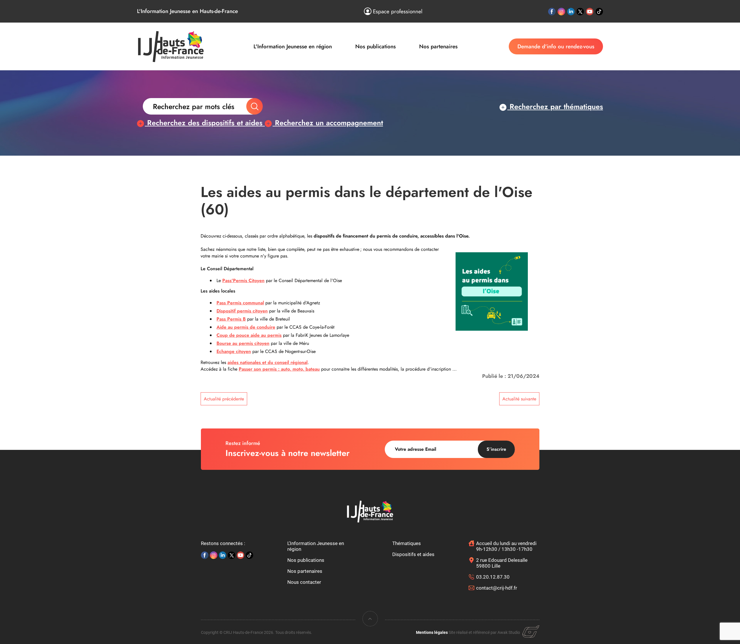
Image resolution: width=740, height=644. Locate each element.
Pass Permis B (231, 319)
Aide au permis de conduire (246, 327)
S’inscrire (496, 449)
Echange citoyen (234, 351)
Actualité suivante (519, 398)
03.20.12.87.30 (493, 577)
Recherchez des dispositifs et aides (205, 122)
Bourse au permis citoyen (243, 343)
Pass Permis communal (240, 302)
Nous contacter (304, 582)
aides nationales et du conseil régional (267, 362)
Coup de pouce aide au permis (249, 335)
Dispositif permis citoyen (242, 311)
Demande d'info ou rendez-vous (555, 46)
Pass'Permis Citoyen (243, 280)
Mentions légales (432, 632)
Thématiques (406, 543)
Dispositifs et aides (413, 554)
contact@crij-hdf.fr (496, 588)
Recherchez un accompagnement (328, 122)
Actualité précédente (224, 398)
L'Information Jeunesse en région (293, 46)
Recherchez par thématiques (555, 106)
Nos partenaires (438, 46)
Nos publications (375, 46)
